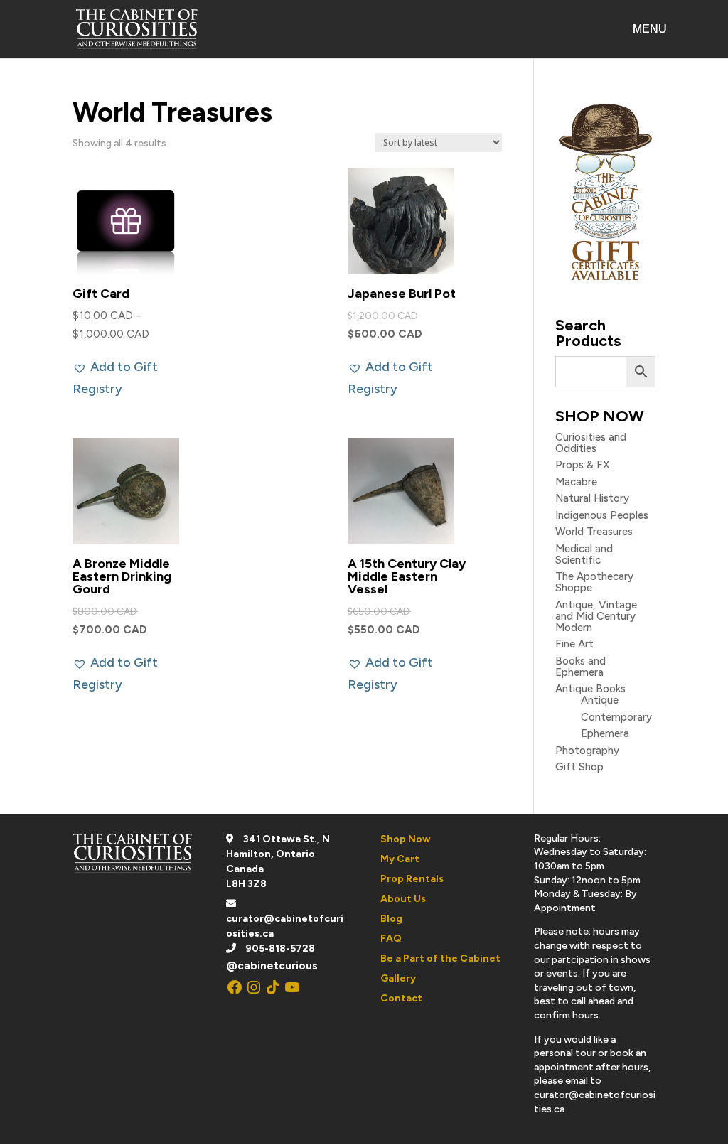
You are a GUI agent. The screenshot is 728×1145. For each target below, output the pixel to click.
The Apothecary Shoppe (594, 582)
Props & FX (582, 464)
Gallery (398, 978)
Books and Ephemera (580, 667)
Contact (401, 998)
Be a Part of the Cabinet (440, 958)
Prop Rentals (412, 879)
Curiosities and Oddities (590, 443)
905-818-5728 (280, 948)
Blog (391, 919)
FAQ (391, 938)
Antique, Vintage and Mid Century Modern (596, 616)
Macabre (576, 481)
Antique (600, 700)
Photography (587, 750)
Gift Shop (579, 766)
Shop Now (405, 839)
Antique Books (590, 688)
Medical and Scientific (584, 554)
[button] (133, 377)
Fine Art (574, 644)
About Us (403, 899)
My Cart (399, 859)
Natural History (592, 498)
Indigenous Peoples (601, 515)
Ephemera (605, 733)
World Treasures (594, 531)
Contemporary (616, 717)
